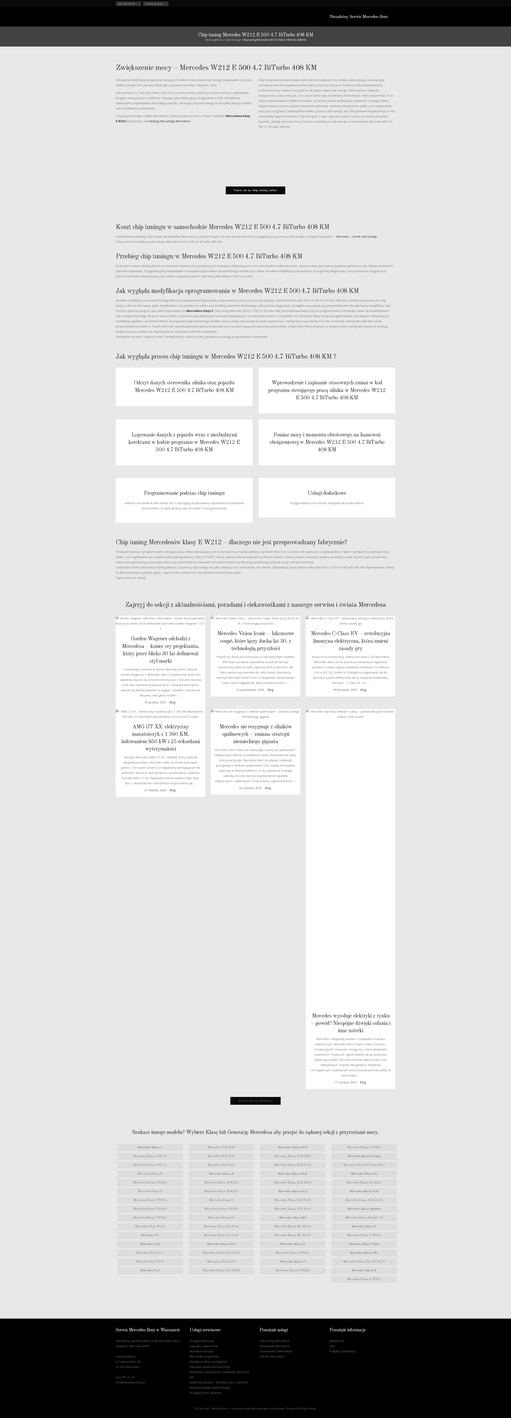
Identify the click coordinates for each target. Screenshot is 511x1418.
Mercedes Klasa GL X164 (221, 1226)
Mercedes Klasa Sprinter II (364, 1217)
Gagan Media (308, 1408)
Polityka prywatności (342, 1351)
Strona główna (214, 40)
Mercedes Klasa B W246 (150, 1182)
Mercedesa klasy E (199, 311)
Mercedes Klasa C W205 (150, 1209)
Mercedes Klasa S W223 (364, 1147)
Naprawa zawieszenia (204, 1346)
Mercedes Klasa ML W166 (293, 1235)
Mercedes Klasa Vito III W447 (364, 1261)
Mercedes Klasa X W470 (364, 1279)
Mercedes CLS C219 (221, 1156)
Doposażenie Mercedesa (275, 1351)
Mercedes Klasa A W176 (150, 1156)
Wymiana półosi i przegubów (208, 1361)
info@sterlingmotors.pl (130, 1382)
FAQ (332, 1346)
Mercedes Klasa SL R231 (364, 1182)
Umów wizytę (154, 3)
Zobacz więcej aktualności (255, 1101)
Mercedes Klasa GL (221, 1217)
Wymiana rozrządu (202, 1351)
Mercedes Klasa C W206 (150, 1217)
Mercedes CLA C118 (150, 1261)
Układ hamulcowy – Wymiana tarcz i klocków (219, 1382)
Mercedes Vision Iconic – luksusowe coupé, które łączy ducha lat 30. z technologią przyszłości (255, 641)
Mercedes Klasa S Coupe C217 (364, 1165)
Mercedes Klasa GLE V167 (292, 1165)
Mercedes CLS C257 (221, 1165)
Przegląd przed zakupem (205, 1393)
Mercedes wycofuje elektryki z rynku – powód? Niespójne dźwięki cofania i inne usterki (350, 1023)
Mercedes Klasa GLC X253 (221, 1270)
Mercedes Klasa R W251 (293, 1252)
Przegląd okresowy (202, 1341)
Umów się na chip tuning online (255, 190)
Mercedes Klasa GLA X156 (221, 1252)
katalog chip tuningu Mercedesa (169, 121)
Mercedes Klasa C (150, 1191)
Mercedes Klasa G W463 (221, 1209)
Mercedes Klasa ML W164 (293, 1226)
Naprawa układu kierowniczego (210, 1367)
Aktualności (336, 1341)
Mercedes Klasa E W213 (221, 1191)
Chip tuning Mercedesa (274, 1341)
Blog (172, 702)
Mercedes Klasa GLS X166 (292, 1200)
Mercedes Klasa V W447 (364, 1235)
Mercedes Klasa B (150, 1173)
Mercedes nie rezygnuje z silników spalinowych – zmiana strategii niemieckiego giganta (255, 734)
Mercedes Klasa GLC (221, 1261)
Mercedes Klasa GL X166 (221, 1235)
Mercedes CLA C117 (150, 1252)
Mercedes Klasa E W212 (221, 1182)
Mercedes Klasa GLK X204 (292, 1182)
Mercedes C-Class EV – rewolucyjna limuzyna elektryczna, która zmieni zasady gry (350, 641)
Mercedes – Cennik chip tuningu (356, 236)
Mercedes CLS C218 (221, 1147)
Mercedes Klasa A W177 (150, 1165)
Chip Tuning (233, 40)
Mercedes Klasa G (221, 1200)
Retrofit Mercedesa (271, 1356)
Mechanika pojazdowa (204, 1356)
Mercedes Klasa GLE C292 (292, 1156)
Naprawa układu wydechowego (210, 1387)
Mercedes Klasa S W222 (293, 1270)
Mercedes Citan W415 (150, 1226)
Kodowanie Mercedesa (274, 1346)
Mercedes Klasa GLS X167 (292, 1209)
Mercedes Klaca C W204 (150, 1200)
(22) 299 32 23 (126, 3)
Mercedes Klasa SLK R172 (364, 1200)
